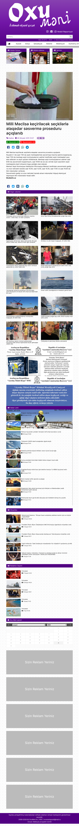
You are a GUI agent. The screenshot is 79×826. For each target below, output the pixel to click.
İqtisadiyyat (38, 44)
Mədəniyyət (60, 44)
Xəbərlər (49, 44)
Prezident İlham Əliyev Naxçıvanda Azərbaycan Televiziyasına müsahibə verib (46, 534)
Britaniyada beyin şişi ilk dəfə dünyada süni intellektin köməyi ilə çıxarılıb (43, 498)
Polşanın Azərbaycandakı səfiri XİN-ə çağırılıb (35, 413)
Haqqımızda (64, 40)
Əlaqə (71, 40)
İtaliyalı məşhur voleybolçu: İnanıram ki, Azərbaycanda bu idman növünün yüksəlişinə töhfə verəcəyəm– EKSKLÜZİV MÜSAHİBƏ (44, 553)
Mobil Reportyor (65, 31)
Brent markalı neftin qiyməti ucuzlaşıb (32, 479)
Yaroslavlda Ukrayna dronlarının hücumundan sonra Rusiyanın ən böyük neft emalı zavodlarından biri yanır (22, 292)
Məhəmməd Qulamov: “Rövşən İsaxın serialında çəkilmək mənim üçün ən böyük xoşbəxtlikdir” (46, 516)
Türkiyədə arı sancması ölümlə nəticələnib (54, 341)
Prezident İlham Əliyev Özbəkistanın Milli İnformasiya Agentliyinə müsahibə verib (46, 524)
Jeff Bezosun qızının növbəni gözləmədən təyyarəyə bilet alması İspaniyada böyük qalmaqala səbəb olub (22, 342)
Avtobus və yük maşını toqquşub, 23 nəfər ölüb (55, 241)
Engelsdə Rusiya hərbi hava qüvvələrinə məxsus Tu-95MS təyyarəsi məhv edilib (44, 470)
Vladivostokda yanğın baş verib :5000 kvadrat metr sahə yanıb (57, 317)
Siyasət (18, 44)
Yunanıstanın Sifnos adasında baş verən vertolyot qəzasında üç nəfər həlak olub (21, 266)
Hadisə (11, 138)
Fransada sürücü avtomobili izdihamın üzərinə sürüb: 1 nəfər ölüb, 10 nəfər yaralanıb (20, 216)
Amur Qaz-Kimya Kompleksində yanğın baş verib (56, 216)
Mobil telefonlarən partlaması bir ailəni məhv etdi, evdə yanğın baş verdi (56, 266)
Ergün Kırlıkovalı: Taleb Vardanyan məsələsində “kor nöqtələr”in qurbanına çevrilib (47, 543)
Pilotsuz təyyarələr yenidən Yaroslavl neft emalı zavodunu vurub (41, 432)
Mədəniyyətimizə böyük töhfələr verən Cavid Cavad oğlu (38, 450)
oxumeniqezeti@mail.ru (52, 819)
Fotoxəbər (25, 571)
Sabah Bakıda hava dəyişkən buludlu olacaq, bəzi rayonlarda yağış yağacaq (44, 422)
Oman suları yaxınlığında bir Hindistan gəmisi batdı (56, 290)
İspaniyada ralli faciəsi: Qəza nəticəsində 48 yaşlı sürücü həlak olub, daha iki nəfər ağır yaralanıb (21, 241)
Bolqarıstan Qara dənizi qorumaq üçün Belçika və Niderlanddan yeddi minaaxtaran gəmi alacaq (42, 489)
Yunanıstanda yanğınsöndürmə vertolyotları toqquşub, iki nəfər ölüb (19, 317)
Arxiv (57, 40)
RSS (40, 819)
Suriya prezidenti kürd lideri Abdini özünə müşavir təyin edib (39, 460)
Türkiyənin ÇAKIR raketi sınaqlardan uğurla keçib (36, 441)
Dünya (27, 44)
